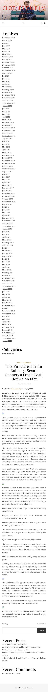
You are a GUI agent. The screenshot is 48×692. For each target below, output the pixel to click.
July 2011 (5, 308)
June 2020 (6, 79)
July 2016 (5, 207)
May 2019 (6, 114)
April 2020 (6, 84)
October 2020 (7, 68)
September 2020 (8, 70)
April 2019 (6, 117)
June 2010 (6, 316)
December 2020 (8, 62)
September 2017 (8, 169)
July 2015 (5, 231)
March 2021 (6, 54)
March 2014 (6, 251)
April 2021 (6, 51)
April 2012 (6, 297)
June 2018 (6, 144)
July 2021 (5, 43)
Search (41, 630)
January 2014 (7, 253)
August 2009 (7, 341)
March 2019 (6, 119)
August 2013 (7, 256)
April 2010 (6, 322)
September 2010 (8, 313)
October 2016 (7, 199)
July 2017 (5, 174)
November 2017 (8, 163)
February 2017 (8, 188)
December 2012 (8, 278)
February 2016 (8, 218)
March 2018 (6, 152)
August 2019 (7, 106)
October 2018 (7, 133)
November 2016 (8, 196)
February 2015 (8, 242)
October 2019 (7, 100)
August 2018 (7, 139)
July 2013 (5, 259)
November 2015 (8, 220)
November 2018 (8, 130)
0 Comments (41, 623)
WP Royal (29, 688)
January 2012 (7, 302)
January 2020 (7, 92)
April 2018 (6, 150)
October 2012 (7, 283)
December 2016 (8, 193)
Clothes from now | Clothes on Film (15, 650)
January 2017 (7, 190)
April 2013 (6, 267)
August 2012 (7, 289)
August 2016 (7, 204)
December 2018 (8, 128)
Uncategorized (8, 353)
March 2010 (6, 324)
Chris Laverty (16, 389)
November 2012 (8, 281)
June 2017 (6, 177)
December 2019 (8, 95)
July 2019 (5, 109)
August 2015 (7, 229)
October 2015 (7, 223)
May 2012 (6, 294)
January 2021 (7, 59)
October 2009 (7, 335)
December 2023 (8, 38)
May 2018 (6, 147)
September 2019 (8, 103)
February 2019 (8, 122)
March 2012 (6, 300)
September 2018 (8, 136)
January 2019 (7, 125)
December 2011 (8, 305)
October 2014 (7, 245)
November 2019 (8, 98)
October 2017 (7, 166)
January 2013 (7, 275)
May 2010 (6, 319)
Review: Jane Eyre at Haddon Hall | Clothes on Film (21, 647)
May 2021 (6, 48)
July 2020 (5, 76)
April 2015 (6, 237)
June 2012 (6, 292)
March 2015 (6, 240)
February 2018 (8, 155)
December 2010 (8, 311)
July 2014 (5, 248)
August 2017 (7, 171)
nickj (6, 623)
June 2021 (6, 46)
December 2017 (8, 160)
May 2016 (6, 212)
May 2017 (6, 179)
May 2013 (6, 264)
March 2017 (6, 185)
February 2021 (8, 57)
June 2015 (6, 234)
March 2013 (6, 270)
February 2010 (8, 327)
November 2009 (8, 333)
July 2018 (5, 141)
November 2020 (8, 65)
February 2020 (8, 89)
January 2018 (7, 158)
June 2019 (6, 111)
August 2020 (7, 73)
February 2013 (8, 272)
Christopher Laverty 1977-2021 (14, 644)
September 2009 (8, 338)
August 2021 (7, 40)
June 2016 (6, 210)
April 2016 (6, 215)
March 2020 (6, 87)
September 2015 (8, 226)
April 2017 (6, 182)
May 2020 (6, 81)
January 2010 (7, 330)
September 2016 (8, 201)
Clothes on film (24, 8)
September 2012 (8, 286)
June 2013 (6, 261)
